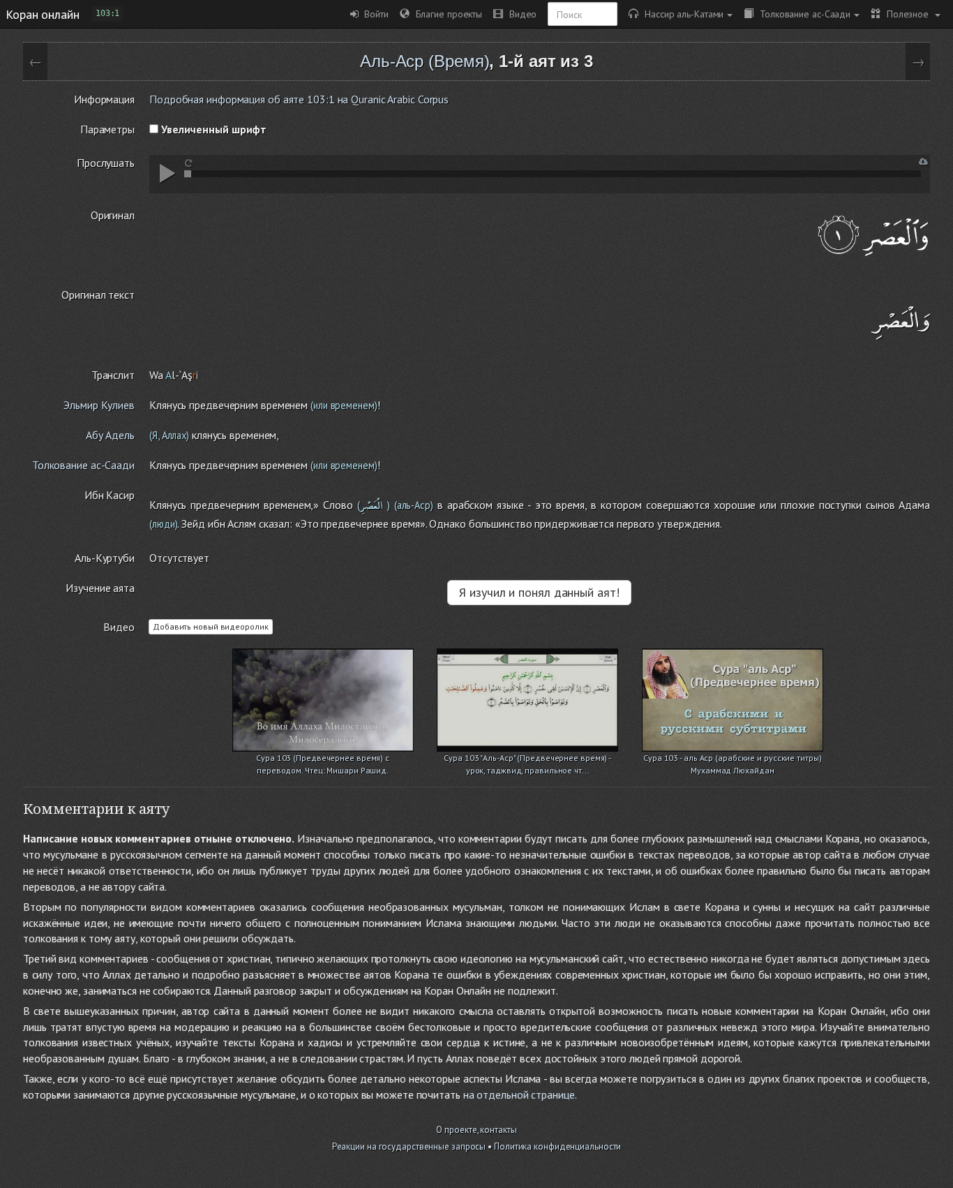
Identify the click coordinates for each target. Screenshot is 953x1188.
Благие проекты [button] (446, 13)
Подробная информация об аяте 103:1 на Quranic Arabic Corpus (299, 99)
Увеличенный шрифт (212, 129)
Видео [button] (519, 13)
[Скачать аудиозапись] (923, 162)
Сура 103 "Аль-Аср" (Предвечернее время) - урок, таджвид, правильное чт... (527, 759)
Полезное (905, 13)
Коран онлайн (43, 14)
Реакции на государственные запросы (409, 1146)
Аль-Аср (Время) (425, 61)
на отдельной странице (519, 1094)
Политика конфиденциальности (557, 1146)
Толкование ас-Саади (801, 13)
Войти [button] (374, 13)
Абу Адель (110, 435)
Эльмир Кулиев (99, 405)
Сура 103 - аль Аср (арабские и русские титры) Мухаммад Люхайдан (732, 759)
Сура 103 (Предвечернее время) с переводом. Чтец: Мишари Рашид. (322, 759)
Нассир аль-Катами (680, 13)
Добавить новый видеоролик (211, 626)
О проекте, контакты (476, 1130)
